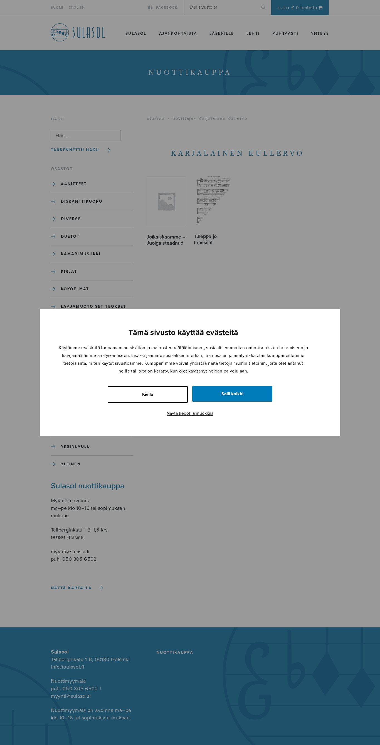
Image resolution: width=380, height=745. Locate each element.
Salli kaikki (232, 394)
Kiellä (147, 394)
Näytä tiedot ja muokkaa (190, 413)
